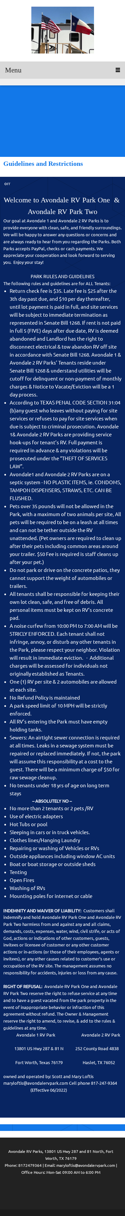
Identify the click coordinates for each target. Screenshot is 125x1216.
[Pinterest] (74, 1190)
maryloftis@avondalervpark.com (35, 1083)
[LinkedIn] (61, 1190)
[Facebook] (47, 1190)
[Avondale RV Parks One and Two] (62, 31)
